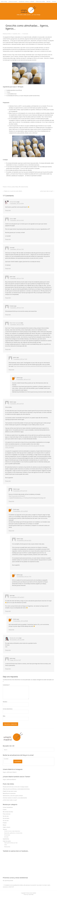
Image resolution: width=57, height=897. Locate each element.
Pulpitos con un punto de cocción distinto (12, 191)
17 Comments (25, 33)
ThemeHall (30, 894)
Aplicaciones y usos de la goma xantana (13, 795)
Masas (16, 186)
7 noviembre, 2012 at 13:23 (20, 359)
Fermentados (7, 835)
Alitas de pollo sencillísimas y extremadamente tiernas (16, 789)
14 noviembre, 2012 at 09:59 (20, 511)
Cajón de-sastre (7, 841)
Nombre (5, 701)
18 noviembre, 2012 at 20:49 (17, 640)
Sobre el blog (4, 1)
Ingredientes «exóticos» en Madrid (26, 1)
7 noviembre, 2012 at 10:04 (17, 203)
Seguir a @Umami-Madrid (9, 772)
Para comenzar (6, 814)
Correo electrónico (7, 709)
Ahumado (6, 837)
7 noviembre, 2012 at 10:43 (17, 220)
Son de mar (6, 816)
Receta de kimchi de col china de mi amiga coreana (15, 787)
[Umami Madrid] (28, 15)
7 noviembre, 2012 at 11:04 (17, 278)
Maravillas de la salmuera (9, 793)
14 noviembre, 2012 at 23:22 (24, 540)
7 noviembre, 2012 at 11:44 (17, 308)
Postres (5, 823)
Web (4, 716)
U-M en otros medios (40, 1)
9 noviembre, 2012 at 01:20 (17, 403)
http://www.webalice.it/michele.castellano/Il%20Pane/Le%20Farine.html (32, 366)
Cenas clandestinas (8, 807)
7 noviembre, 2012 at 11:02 (17, 249)
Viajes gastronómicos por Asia (10, 842)
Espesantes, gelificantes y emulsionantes (13, 833)
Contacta (54, 1)
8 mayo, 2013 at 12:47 (15, 660)
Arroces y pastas (11, 186)
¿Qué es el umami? (13, 1)
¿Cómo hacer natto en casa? (47, 191)
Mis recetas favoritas (23, 186)
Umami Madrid (32, 893)
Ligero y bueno (6, 827)
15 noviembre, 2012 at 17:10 (24, 576)
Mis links (48, 1)
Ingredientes (6, 839)
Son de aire (6, 820)
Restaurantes (7, 846)
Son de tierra (6, 818)
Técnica (5, 829)
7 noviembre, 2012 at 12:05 (17, 324)
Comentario (6, 685)
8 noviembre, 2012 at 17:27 (24, 379)
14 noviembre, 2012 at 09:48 (20, 621)
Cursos (4, 809)
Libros (5, 844)
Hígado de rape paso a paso (10, 791)
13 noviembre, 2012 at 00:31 (17, 597)
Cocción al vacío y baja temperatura (12, 831)
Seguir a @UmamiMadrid (9, 779)
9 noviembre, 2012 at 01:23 (20, 491)
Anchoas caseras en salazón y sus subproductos (15, 798)
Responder (8, 210)
